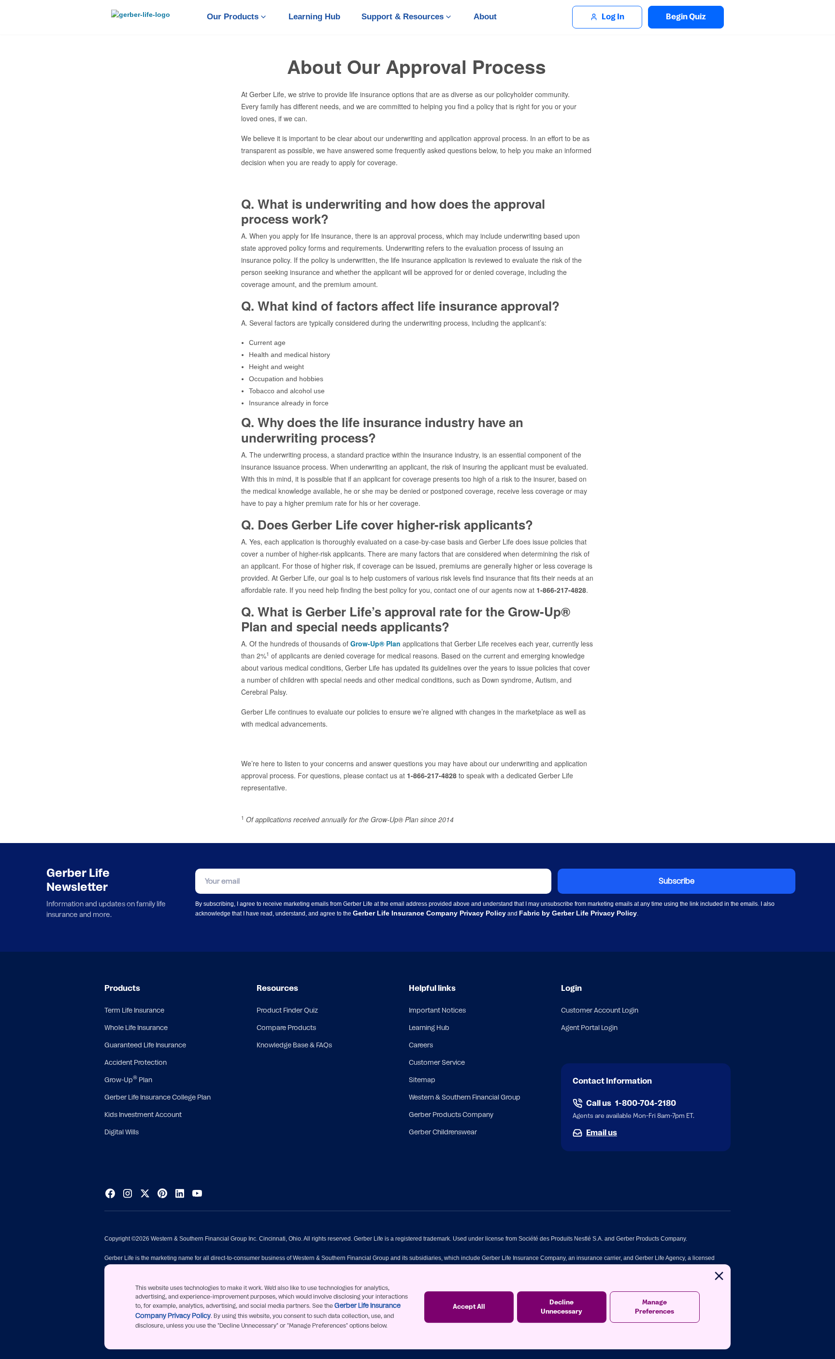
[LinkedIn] (180, 1193)
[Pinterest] (162, 1193)
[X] (145, 1193)
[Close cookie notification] (719, 1276)
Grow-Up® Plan (375, 643)
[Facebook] (110, 1193)
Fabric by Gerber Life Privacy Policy (578, 913)
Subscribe (676, 881)
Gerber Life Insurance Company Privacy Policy (429, 913)
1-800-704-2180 (645, 1103)
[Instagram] (127, 1193)
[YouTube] (197, 1193)
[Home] (143, 17)
